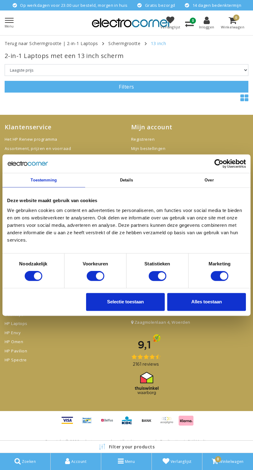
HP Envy (13, 332)
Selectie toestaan (125, 301)
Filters (126, 86)
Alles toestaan (206, 301)
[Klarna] (186, 423)
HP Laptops (16, 323)
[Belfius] (109, 423)
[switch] (95, 276)
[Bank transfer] (149, 423)
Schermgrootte (124, 43)
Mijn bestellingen (148, 148)
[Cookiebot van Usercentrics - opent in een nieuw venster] (219, 163)
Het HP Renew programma (31, 139)
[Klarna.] (169, 423)
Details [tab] (126, 180)
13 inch (158, 43)
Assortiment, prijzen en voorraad (38, 148)
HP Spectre (16, 360)
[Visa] (69, 423)
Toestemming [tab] (44, 180)
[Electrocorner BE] (132, 22)
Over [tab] (209, 180)
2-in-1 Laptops (82, 43)
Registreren (143, 139)
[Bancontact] (89, 423)
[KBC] (129, 423)
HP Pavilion (16, 351)
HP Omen (14, 341)
